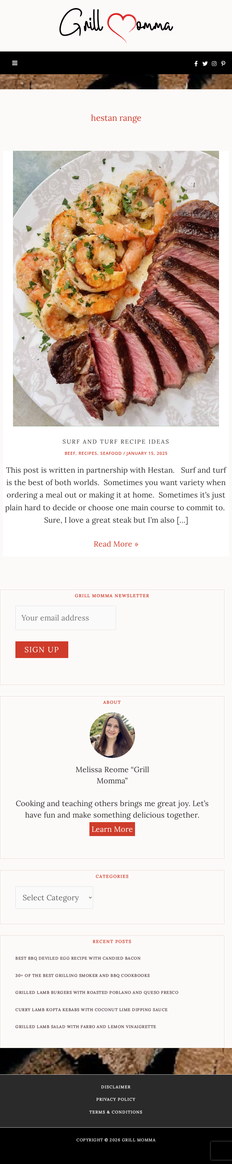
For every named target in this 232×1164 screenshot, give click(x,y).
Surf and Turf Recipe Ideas (116, 441)
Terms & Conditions (116, 1112)
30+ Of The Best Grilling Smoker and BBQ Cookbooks (82, 975)
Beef (70, 453)
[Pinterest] (223, 63)
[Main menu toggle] (15, 63)
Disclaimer (116, 1087)
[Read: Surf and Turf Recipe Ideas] (116, 288)
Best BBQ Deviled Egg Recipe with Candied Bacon (78, 958)
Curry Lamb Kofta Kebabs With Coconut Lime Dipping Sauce (91, 1009)
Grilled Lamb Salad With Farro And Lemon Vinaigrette (85, 1026)
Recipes (88, 453)
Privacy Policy (116, 1099)
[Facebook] (196, 63)
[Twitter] (205, 63)
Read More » (116, 543)
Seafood (111, 453)
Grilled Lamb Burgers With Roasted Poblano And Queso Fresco (97, 992)
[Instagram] (214, 63)
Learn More (112, 829)
